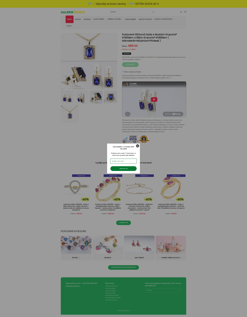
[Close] (137, 146)
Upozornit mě (123, 168)
